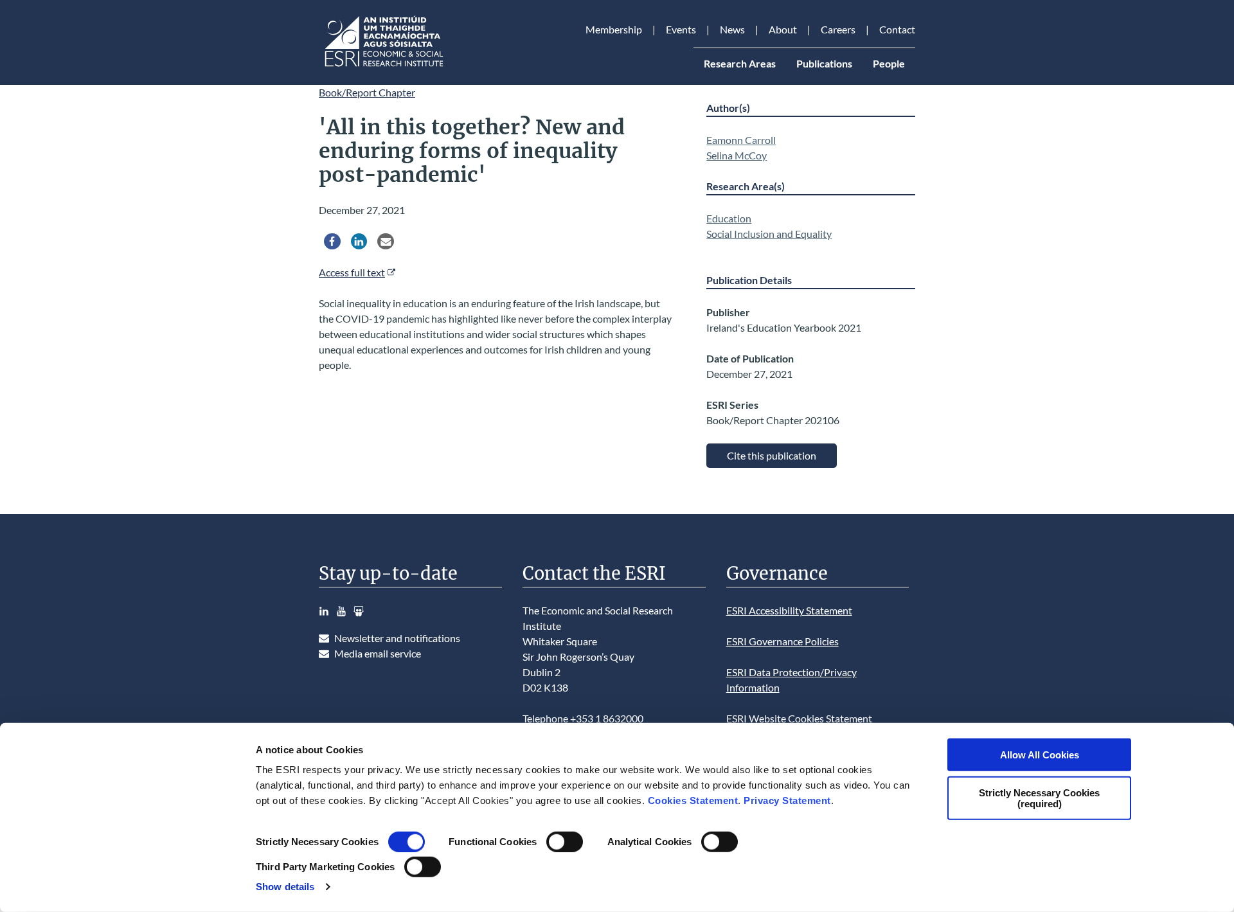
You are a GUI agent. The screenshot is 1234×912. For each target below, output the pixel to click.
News (732, 29)
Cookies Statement (693, 800)
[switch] (564, 842)
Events (681, 29)
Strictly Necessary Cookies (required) (1039, 798)
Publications (824, 63)
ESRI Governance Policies (782, 641)
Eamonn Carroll (741, 140)
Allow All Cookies (1039, 754)
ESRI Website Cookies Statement (799, 718)
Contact (897, 29)
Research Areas (740, 63)
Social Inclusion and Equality (769, 234)
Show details (285, 886)
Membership (614, 29)
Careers (838, 29)
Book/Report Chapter (367, 92)
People (889, 63)
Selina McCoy (736, 155)
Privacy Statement (787, 800)
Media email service (377, 653)
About (783, 29)
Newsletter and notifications (397, 638)
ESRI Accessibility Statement (789, 610)
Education (728, 218)
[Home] (383, 66)
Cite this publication (771, 455)
